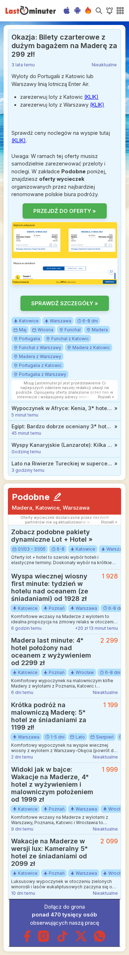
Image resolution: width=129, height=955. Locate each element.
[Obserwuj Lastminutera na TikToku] (62, 940)
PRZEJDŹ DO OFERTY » (64, 211)
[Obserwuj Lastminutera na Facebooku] (27, 940)
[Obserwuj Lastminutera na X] (81, 940)
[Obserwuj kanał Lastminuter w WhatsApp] (99, 940)
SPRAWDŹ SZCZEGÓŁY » (64, 303)
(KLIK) (91, 97)
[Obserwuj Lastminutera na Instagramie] (43, 940)
